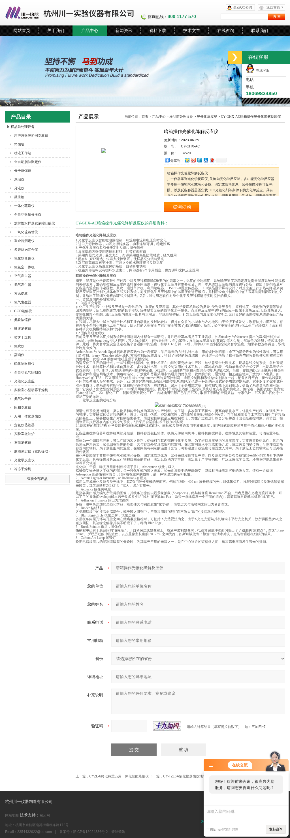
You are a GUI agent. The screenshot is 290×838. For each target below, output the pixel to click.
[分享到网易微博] (212, 160)
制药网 (45, 815)
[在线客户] (235, 57)
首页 (145, 117)
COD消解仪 (23, 311)
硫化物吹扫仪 (24, 364)
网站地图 (12, 815)
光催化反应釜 (24, 381)
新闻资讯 (123, 30)
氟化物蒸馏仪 (24, 258)
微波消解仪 (22, 329)
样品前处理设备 (23, 127)
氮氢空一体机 (24, 267)
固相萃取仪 (22, 408)
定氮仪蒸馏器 (24, 425)
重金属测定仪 (24, 241)
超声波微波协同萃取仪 (31, 136)
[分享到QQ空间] (187, 160)
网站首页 (21, 30)
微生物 (19, 197)
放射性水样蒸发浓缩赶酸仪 (34, 223)
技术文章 (191, 30)
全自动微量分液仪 (27, 215)
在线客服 (262, 70)
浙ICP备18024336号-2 (90, 832)
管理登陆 (118, 832)
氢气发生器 (22, 285)
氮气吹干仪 (22, 399)
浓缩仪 (19, 179)
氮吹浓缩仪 (22, 320)
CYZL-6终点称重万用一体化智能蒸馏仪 (119, 776)
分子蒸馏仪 (22, 171)
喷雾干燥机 (22, 337)
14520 (186, 153)
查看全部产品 (37, 479)
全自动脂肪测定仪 (27, 162)
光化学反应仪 (24, 460)
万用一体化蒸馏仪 (27, 416)
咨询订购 (182, 206)
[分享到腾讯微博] (199, 160)
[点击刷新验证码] (167, 726)
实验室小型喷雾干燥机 (31, 390)
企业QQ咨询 (242, 7)
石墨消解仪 (22, 443)
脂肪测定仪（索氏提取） (33, 451)
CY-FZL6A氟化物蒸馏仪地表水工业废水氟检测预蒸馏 (203, 776)
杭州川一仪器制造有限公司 (70, 12)
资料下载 (157, 30)
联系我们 (259, 30)
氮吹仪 (19, 346)
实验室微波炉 (24, 434)
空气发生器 (22, 276)
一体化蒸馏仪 (24, 206)
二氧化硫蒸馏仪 (26, 232)
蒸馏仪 (19, 355)
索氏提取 (21, 293)
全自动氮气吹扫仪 (27, 372)
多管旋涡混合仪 (26, 250)
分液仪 (19, 188)
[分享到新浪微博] (193, 160)
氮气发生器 (22, 302)
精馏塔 (19, 144)
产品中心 (89, 30)
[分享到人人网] (205, 160)
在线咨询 (225, 30)
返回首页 (274, 7)
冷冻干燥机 (22, 469)
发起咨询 (276, 829)
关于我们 (55, 30)
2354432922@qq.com (34, 832)
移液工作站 (22, 153)
